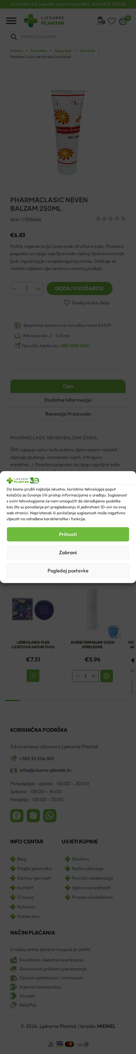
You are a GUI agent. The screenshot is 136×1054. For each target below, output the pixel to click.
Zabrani (68, 552)
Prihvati (68, 534)
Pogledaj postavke (68, 570)
